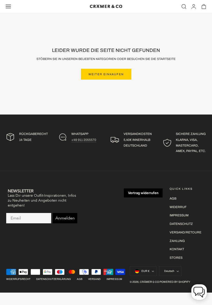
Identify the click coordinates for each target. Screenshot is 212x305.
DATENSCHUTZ (181, 224)
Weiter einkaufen (106, 74)
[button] (8, 6)
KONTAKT (177, 249)
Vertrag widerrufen (143, 193)
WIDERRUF (178, 207)
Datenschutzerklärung (53, 279)
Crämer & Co (149, 281)
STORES (176, 258)
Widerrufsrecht (18, 279)
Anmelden (65, 218)
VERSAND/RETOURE (185, 232)
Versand (94, 279)
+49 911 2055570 (83, 140)
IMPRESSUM (179, 215)
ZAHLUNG (177, 240)
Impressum (114, 279)
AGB (173, 198)
